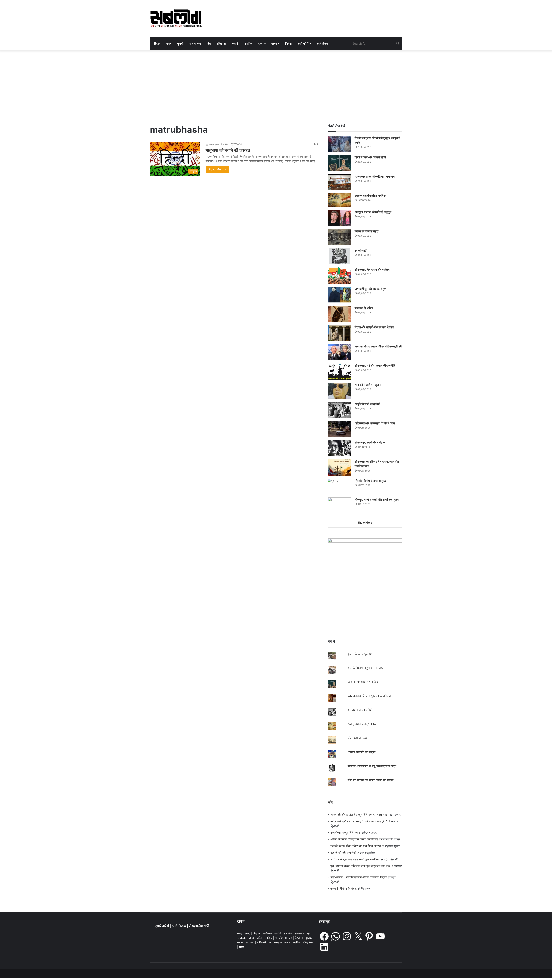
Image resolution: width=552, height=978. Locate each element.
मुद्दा (309, 933)
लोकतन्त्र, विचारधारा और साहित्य (372, 269)
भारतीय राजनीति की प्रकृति (361, 752)
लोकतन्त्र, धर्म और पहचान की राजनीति (375, 365)
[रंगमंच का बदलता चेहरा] (339, 237)
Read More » (217, 169)
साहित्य (269, 938)
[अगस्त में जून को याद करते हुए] (339, 295)
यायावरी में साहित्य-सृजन (368, 385)
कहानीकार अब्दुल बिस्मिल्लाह (345, 832)
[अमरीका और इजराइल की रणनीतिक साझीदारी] (339, 352)
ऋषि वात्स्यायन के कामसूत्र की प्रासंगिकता (369, 696)
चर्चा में (235, 43)
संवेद (168, 43)
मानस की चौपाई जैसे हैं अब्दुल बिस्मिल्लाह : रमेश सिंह (359, 814)
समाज (287, 942)
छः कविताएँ (360, 250)
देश (209, 43)
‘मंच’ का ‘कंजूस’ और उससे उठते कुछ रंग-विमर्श (355, 859)
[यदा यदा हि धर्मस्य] (339, 314)
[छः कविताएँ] (339, 256)
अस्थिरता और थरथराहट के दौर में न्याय (375, 423)
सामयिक (248, 43)
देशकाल (299, 938)
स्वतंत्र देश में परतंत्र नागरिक (370, 195)
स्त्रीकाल (242, 938)
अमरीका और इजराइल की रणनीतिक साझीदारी (378, 346)
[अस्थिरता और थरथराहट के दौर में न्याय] (339, 429)
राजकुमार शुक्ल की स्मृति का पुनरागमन (375, 176)
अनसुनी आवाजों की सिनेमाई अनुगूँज (373, 212)
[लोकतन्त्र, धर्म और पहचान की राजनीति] (339, 371)
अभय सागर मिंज (216, 144)
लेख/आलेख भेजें (199, 926)
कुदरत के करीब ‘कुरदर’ (360, 654)
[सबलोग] (176, 18)
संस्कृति (278, 942)
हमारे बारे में (303, 43)
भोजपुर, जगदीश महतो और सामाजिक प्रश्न (377, 499)
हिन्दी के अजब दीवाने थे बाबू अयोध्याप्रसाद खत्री (372, 766)
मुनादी (180, 43)
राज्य (260, 43)
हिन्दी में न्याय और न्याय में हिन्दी (370, 157)
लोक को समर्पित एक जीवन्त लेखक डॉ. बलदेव (370, 780)
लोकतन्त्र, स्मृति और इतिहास (370, 442)
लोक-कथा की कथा (358, 738)
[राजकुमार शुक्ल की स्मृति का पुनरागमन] (339, 182)
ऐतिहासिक (308, 942)
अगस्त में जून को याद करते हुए (370, 289)
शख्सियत (221, 43)
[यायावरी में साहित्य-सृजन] (339, 391)
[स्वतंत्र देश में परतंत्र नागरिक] (339, 200)
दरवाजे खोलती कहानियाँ (343, 852)
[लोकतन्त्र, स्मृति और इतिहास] (339, 448)
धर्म (270, 942)
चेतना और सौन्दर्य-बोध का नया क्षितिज (374, 327)
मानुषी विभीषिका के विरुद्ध (343, 888)
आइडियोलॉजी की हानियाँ (367, 404)
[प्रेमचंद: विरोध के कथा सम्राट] (339, 487)
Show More (365, 522)
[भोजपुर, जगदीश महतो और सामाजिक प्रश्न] (339, 505)
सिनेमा (288, 43)
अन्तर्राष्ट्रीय (281, 938)
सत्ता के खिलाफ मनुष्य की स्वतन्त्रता (366, 668)
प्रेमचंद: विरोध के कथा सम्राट (370, 481)
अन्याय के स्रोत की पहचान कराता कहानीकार (354, 839)
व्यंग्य (252, 938)
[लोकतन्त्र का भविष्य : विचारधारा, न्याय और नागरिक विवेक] (339, 467)
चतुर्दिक (297, 942)
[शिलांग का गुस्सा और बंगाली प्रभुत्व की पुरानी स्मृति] (339, 144)
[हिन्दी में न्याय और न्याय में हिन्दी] (339, 163)
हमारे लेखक (322, 43)
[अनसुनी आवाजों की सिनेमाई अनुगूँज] (339, 218)
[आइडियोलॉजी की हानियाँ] (339, 410)
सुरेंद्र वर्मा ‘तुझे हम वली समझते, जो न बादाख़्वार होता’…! (360, 821)
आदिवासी (262, 942)
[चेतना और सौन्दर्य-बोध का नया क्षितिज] (339, 333)
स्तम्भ (274, 43)
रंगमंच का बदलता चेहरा (366, 231)
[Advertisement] (276, 87)
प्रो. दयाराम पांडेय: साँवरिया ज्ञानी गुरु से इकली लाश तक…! (361, 866)
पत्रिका (156, 43)
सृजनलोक (300, 933)
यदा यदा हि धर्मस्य (364, 308)
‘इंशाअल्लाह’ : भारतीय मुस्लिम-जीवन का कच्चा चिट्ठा (358, 877)
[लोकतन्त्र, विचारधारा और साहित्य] (339, 275)
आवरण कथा (195, 43)
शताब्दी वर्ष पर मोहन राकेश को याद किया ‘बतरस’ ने (357, 846)
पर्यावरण (250, 942)
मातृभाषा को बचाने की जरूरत (228, 150)
